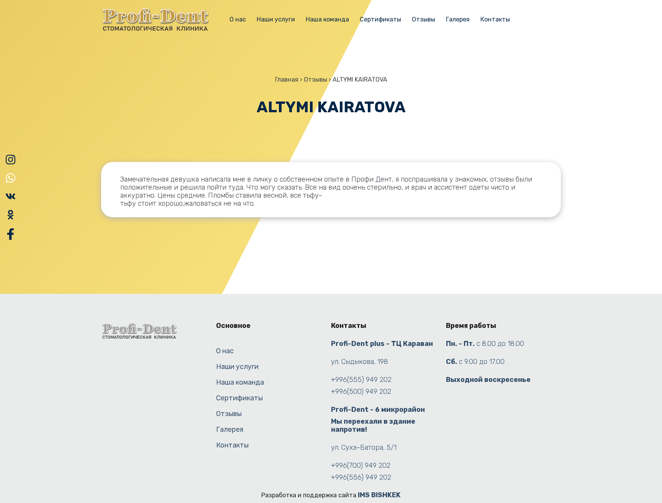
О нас (237, 19)
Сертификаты (380, 19)
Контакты (495, 19)
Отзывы (423, 19)
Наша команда (327, 19)
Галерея (458, 19)
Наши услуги (276, 19)
